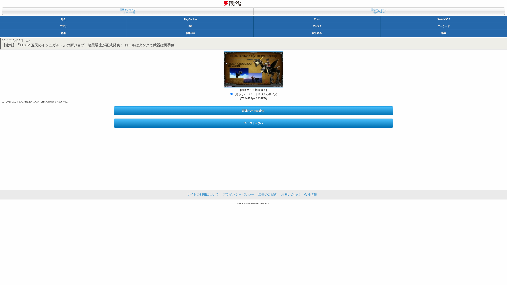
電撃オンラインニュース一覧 (128, 11)
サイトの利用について (203, 194)
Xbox (317, 19)
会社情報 (310, 194)
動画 (443, 33)
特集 (63, 33)
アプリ (63, 26)
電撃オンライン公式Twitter (379, 11)
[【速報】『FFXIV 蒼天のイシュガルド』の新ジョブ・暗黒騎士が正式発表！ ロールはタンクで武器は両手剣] (253, 69)
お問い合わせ (290, 194)
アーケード (444, 26)
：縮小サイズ (241, 94)
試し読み (317, 33)
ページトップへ (253, 123)
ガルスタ (317, 26)
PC (190, 26)
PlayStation (190, 19)
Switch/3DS (443, 19)
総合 (63, 19)
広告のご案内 (267, 194)
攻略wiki (190, 33)
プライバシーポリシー (238, 194)
